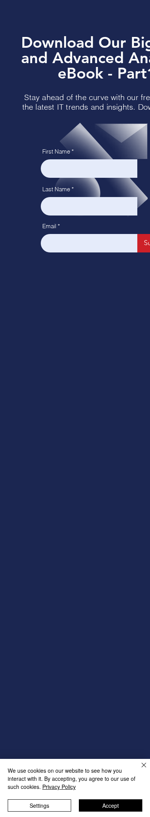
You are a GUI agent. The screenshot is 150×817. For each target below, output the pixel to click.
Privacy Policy (59, 786)
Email (49, 226)
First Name (56, 151)
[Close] (139, 769)
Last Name (56, 189)
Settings (39, 805)
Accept (110, 805)
